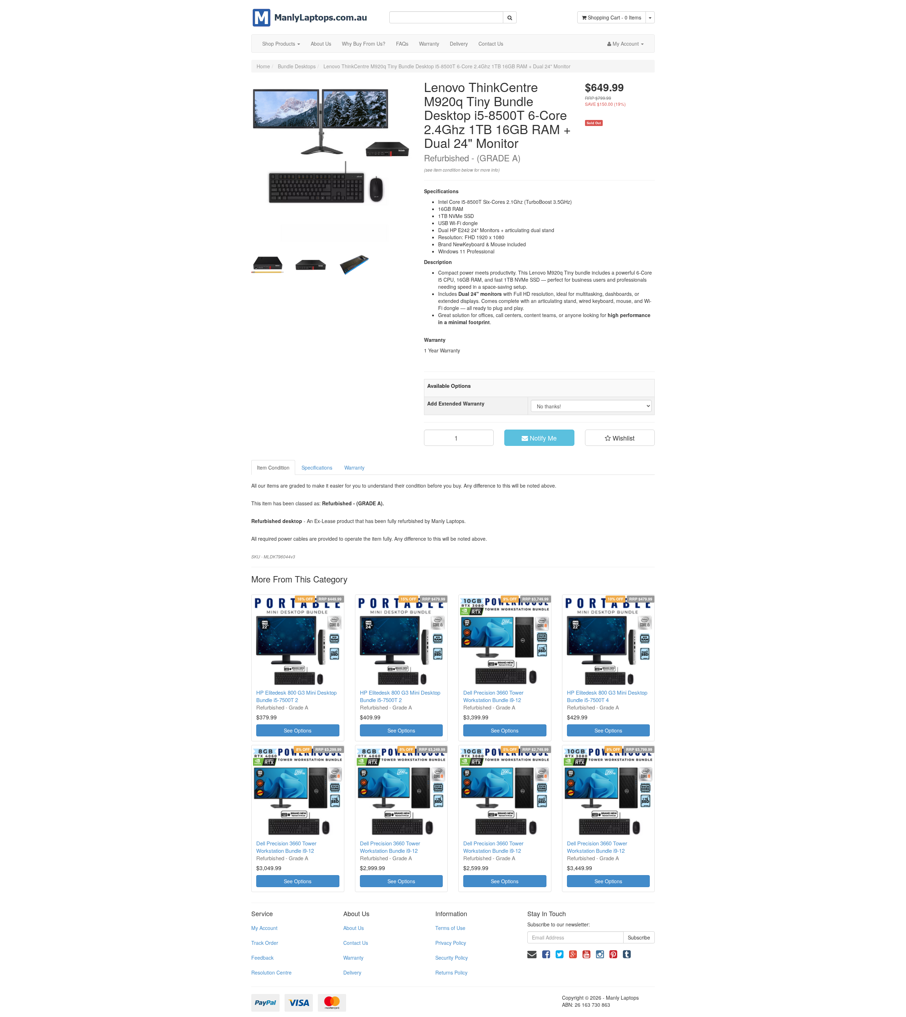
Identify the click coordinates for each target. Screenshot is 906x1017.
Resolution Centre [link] (271, 972)
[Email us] (532, 953)
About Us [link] (353, 927)
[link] (546, 953)
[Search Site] (510, 17)
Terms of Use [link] (450, 927)
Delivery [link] (352, 972)
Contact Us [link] (355, 942)
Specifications (317, 467)
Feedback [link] (262, 957)
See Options (297, 730)
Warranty (429, 43)
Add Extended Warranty (455, 403)
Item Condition (273, 467)
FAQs (402, 43)
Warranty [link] (353, 957)
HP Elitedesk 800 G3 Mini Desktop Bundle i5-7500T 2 (296, 696)
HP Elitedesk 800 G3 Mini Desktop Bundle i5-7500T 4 (607, 696)
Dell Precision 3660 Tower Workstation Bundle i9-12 (493, 696)
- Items (614, 17)
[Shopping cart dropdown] (650, 17)
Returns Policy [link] (451, 972)
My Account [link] (264, 927)
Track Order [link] (264, 942)
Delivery (459, 43)
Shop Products (279, 43)
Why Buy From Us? (363, 43)
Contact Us (490, 43)
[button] (620, 438)
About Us (321, 43)
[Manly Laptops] (309, 12)
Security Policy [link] (451, 957)
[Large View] (267, 265)
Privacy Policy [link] (450, 942)
